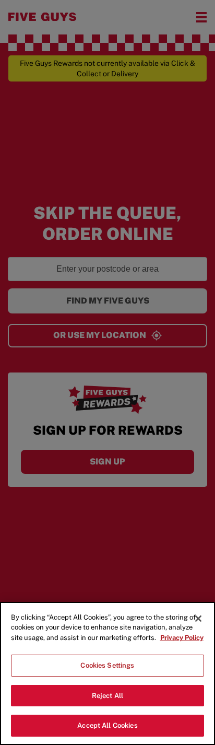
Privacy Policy (182, 638)
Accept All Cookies (107, 725)
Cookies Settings (107, 665)
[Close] (198, 618)
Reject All (107, 696)
